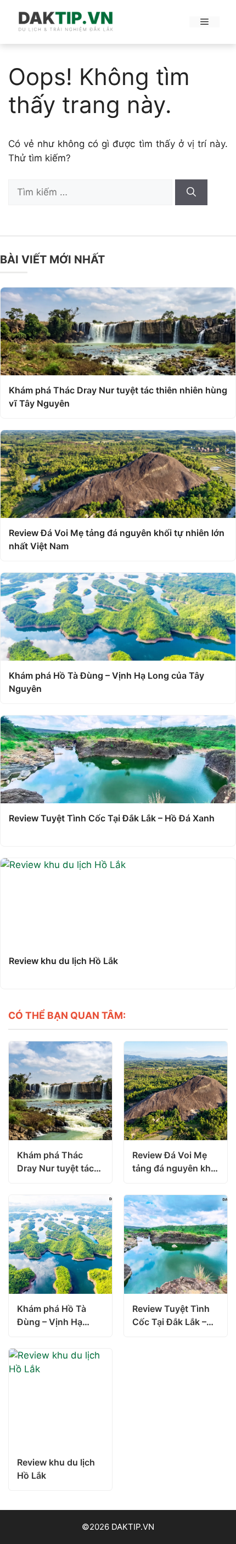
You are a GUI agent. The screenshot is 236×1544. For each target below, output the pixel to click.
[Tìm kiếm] (191, 192)
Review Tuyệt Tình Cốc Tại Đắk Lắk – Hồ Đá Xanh (112, 818)
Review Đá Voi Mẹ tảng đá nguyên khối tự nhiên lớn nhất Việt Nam (116, 539)
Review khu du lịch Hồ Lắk (63, 960)
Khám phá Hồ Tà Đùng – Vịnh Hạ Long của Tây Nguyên (106, 682)
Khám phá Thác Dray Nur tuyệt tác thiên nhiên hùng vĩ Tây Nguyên (118, 397)
